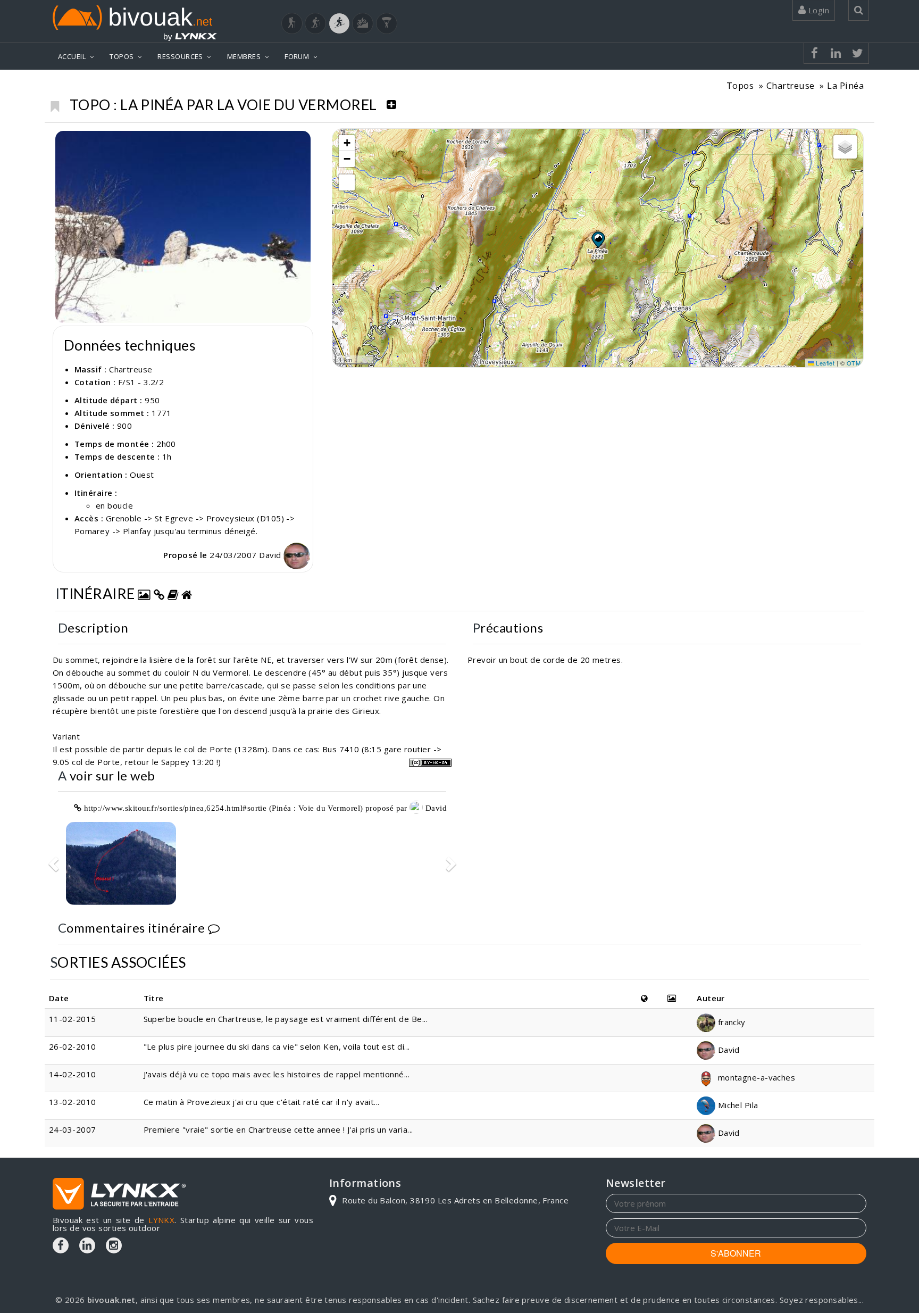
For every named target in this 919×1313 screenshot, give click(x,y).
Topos (740, 85)
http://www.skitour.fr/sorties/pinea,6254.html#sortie (175, 808)
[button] (597, 239)
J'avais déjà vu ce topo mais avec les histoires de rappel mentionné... (277, 1074)
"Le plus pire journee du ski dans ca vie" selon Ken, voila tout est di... (277, 1046)
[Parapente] (386, 23)
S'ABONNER (736, 1253)
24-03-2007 (72, 1129)
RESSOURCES (180, 56)
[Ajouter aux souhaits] (54, 103)
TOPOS (121, 56)
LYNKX (161, 1220)
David (271, 555)
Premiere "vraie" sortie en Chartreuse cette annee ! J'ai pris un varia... (278, 1129)
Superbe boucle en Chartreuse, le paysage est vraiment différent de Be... (286, 1018)
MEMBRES (244, 56)
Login (817, 10)
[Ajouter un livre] (173, 593)
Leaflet (824, 363)
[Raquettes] (315, 23)
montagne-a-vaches (755, 1077)
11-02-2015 (72, 1018)
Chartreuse (790, 85)
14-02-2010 (72, 1074)
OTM (853, 363)
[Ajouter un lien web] (159, 593)
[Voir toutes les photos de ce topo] (144, 593)
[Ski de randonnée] (339, 23)
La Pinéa (845, 85)
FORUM (297, 56)
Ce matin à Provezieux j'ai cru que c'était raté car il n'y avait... (262, 1101)
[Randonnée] (292, 23)
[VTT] (362, 23)
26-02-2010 (72, 1046)
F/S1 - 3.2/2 (141, 382)
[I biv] (64, 141)
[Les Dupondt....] (183, 227)
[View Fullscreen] (347, 182)
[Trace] (121, 863)
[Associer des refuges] (186, 593)
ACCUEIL (72, 56)
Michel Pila (736, 1105)
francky (730, 1022)
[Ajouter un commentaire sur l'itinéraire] (214, 927)
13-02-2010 (72, 1101)
